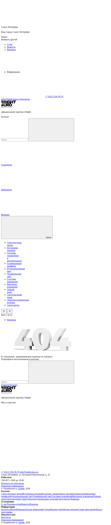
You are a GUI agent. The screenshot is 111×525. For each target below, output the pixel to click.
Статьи (46, 509)
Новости (11, 47)
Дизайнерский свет (42, 496)
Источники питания (12, 249)
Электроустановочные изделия (42, 499)
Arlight (21, 488)
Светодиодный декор (16, 499)
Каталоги (5, 509)
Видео (13, 509)
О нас (10, 44)
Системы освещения (12, 280)
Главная (5, 385)
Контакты (25, 99)
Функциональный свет (21, 496)
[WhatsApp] (23, 96)
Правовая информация (12, 486)
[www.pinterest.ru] (66, 447)
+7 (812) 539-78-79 (10, 472)
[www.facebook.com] (23, 425)
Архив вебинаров (34, 509)
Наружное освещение (12, 285)
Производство (14, 504)
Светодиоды (13, 305)
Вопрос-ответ (57, 509)
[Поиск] (51, 129)
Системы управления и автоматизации (61, 494)
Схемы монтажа (86, 509)
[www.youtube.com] (23, 469)
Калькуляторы (71, 509)
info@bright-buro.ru (29, 472)
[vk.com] (66, 425)
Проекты (11, 49)
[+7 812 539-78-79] (66, 469)
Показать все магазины (12, 483)
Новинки (11, 320)
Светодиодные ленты (11, 494)
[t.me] (23, 447)
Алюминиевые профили (14, 264)
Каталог (13, 385)
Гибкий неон (10, 290)
